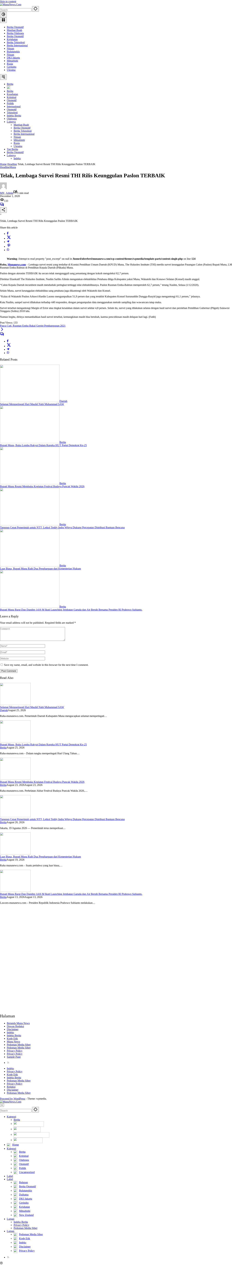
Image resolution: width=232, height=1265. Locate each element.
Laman (10, 1218)
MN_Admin (6, 193)
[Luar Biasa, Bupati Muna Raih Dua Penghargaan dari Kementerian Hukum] (29, 565)
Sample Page (14, 1056)
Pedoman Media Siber (19, 1044)
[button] (35, 9)
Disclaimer (12, 1029)
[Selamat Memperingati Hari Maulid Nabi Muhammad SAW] (29, 401)
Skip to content (8, 1)
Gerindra (11, 66)
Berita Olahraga (15, 33)
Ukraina (11, 69)
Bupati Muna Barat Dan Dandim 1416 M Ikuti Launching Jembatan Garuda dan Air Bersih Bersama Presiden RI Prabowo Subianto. (71, 609)
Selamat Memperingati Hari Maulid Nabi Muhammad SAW (32, 404)
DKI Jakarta (13, 57)
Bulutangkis (13, 51)
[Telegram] (8, 241)
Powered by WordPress (12, 1098)
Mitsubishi (12, 60)
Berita (62, 442)
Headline (5, 167)
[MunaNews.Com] (10, 4)
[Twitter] (9, 238)
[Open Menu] (3, 20)
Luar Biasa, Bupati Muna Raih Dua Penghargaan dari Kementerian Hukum (40, 568)
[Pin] (9, 246)
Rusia (10, 63)
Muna (13, 167)
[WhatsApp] (8, 249)
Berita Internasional (17, 45)
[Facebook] (7, 233)
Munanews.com (17, 264)
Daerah (63, 401)
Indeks (10, 1032)
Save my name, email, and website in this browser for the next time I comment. (46, 664)
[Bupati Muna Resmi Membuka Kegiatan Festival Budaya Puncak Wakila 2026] (29, 483)
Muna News (13, 1041)
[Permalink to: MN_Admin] (3, 188)
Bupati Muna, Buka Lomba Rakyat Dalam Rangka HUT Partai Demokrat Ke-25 (43, 445)
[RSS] (8, 1062)
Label (10, 1176)
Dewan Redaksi (15, 1026)
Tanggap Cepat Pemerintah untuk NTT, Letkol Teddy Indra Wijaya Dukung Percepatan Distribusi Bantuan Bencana (62, 527)
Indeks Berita (14, 1035)
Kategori (11, 1116)
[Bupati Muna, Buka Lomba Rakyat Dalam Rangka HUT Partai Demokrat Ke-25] (29, 442)
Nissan (10, 48)
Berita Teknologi (16, 42)
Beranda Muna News (18, 1023)
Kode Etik (12, 1038)
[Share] (3, 210)
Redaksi (11, 1086)
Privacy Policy (14, 1050)
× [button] (2, 1105)
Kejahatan (12, 39)
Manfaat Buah (14, 30)
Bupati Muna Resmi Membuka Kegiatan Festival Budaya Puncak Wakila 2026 (42, 486)
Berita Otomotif (15, 27)
